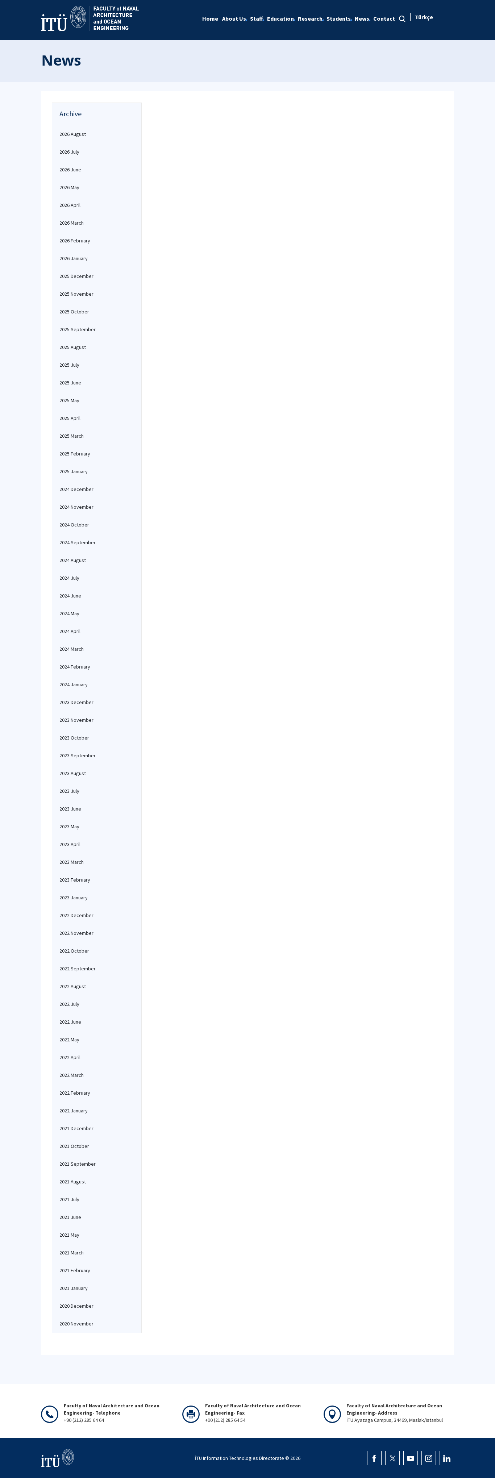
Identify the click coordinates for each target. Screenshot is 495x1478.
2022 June (70, 1022)
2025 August (72, 347)
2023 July (69, 791)
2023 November (76, 720)
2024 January (73, 684)
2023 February (74, 880)
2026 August (72, 134)
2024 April (69, 631)
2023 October (74, 737)
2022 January (73, 1110)
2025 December (76, 276)
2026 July (69, 152)
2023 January (73, 897)
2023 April (69, 844)
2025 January (73, 471)
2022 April (69, 1057)
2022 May (69, 1039)
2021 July (69, 1199)
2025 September (77, 329)
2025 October (74, 311)
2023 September (77, 755)
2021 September (77, 1164)
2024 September (77, 542)
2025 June (70, 382)
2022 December (76, 915)
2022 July (69, 1004)
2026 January (73, 258)
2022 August (72, 986)
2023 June (70, 808)
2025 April (69, 418)
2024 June (70, 595)
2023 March (71, 862)
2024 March (71, 649)
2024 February (74, 666)
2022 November (76, 933)
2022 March (71, 1075)
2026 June (70, 169)
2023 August (72, 773)
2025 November (76, 294)
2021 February (74, 1270)
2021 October (74, 1146)
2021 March (71, 1252)
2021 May (69, 1235)
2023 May (69, 826)
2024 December (76, 489)
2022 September (77, 968)
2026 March (71, 223)
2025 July (69, 365)
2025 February (74, 453)
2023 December (76, 702)
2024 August (72, 560)
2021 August (72, 1181)
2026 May (69, 187)
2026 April (69, 205)
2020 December (76, 1306)
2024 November (76, 507)
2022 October (74, 951)
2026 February (74, 240)
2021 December (76, 1128)
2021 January (73, 1288)
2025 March (71, 436)
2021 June (70, 1217)
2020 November (76, 1323)
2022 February (74, 1093)
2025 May (69, 400)
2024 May (69, 613)
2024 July (69, 578)
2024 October (74, 524)
